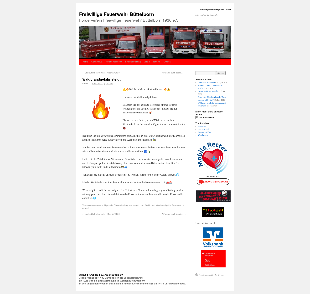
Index (142, 205)
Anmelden (202, 126)
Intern (228, 9)
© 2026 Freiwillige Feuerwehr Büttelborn (101, 274)
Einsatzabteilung (133, 61)
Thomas (109, 83)
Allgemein (108, 205)
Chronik (167, 61)
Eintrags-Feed (203, 129)
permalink (86, 208)
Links (221, 9)
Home (85, 61)
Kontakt (203, 9)
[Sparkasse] (213, 258)
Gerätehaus (96, 61)
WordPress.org (203, 135)
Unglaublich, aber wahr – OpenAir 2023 (101, 72)
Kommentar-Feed (204, 132)
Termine (156, 61)
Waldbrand (150, 205)
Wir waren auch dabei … (174, 72)
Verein (147, 61)
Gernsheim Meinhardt (206, 82)
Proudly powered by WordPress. (211, 274)
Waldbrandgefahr (163, 205)
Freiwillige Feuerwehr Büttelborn (116, 14)
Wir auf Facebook (113, 61)
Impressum (213, 9)
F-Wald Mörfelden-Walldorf (208, 91)
